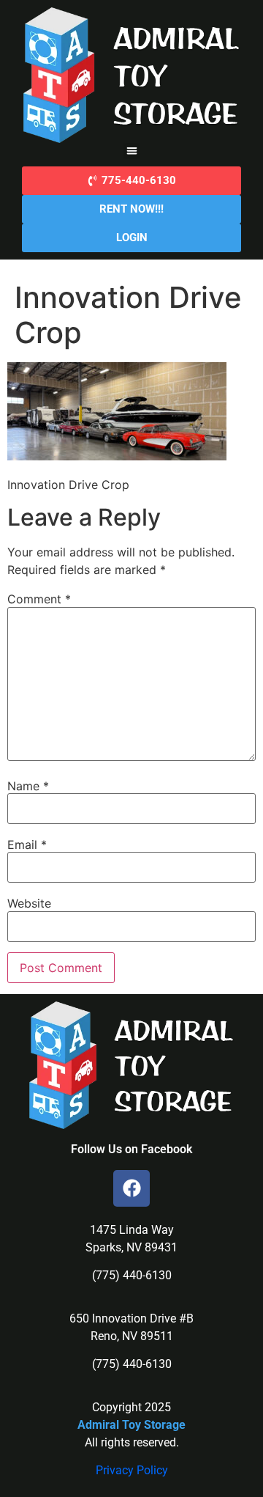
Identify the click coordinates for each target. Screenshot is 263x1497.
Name (28, 786)
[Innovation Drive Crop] (116, 456)
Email (27, 844)
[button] (131, 151)
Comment (39, 599)
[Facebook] (131, 1188)
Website (29, 903)
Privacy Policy (132, 1470)
